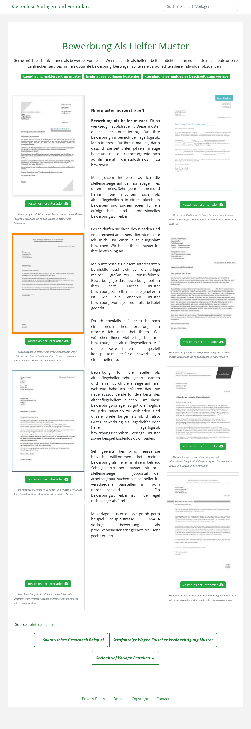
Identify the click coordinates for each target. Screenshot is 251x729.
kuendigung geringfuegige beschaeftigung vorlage (186, 76)
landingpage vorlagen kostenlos (113, 76)
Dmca (118, 698)
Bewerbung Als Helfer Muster (125, 46)
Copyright (140, 698)
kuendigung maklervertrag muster (52, 76)
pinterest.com (41, 624)
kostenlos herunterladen (45, 203)
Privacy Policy (93, 698)
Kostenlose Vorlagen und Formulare (51, 6)
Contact (162, 698)
